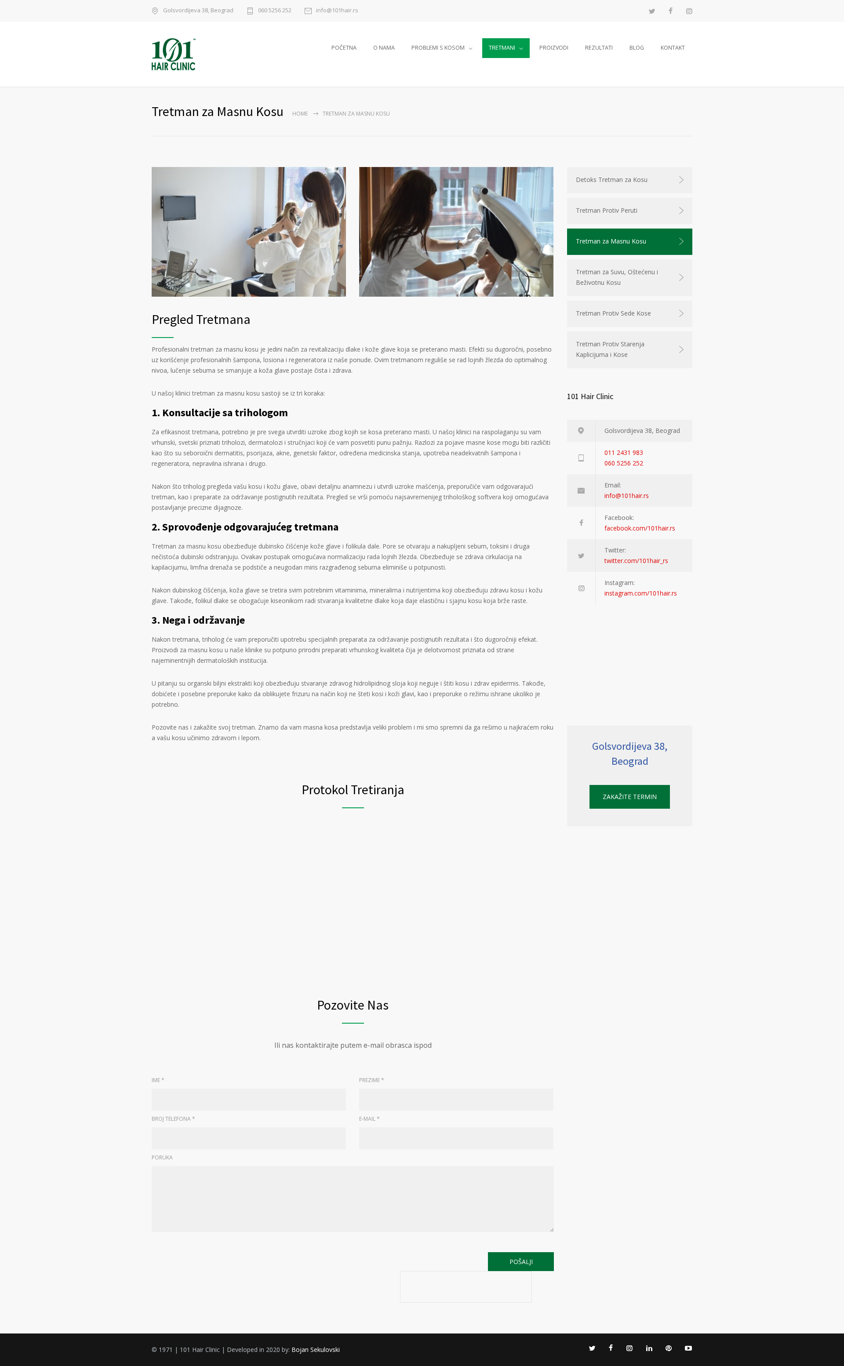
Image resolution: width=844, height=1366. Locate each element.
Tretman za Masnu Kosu (611, 241)
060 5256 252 (274, 10)
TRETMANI (502, 47)
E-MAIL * (369, 1119)
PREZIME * (371, 1080)
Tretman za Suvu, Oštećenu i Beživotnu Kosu (617, 277)
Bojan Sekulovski (315, 1349)
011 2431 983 (623, 452)
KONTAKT (673, 47)
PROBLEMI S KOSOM (438, 47)
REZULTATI (599, 47)
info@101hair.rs (337, 10)
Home (300, 113)
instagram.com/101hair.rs (640, 593)
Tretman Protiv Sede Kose (613, 313)
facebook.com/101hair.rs (639, 528)
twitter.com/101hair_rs (636, 560)
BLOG (636, 47)
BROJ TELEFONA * (173, 1119)
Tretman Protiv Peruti (606, 210)
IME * (158, 1080)
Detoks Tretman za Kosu (612, 179)
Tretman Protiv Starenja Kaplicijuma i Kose (610, 349)
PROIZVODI (553, 47)
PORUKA (162, 1157)
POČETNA (344, 47)
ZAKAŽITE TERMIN (630, 796)
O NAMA (384, 47)
